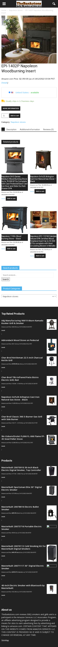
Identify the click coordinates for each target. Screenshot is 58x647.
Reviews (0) (48, 129)
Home (3, 10)
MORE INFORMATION (11, 108)
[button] (54, 4)
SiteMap (5, 640)
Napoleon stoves (16, 10)
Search (6, 279)
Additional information (30, 129)
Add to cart (15, 115)
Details (4, 83)
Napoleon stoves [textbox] (28, 296)
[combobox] (29, 296)
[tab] (3, 129)
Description (11, 129)
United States (22, 92)
